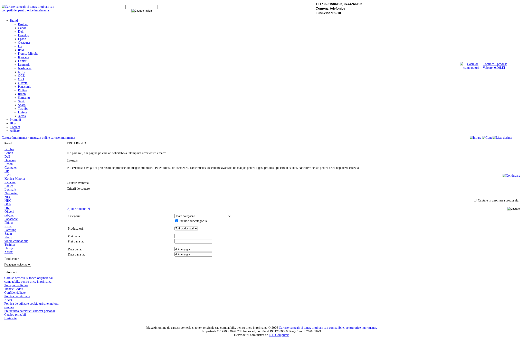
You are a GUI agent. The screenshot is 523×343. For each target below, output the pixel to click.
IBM (21, 50)
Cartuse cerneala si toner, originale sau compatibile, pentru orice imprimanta (29, 279)
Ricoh (22, 94)
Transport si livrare (16, 285)
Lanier (22, 61)
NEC (21, 72)
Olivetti (23, 83)
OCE (21, 75)
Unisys (22, 112)
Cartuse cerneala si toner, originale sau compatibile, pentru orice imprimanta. (328, 327)
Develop (23, 35)
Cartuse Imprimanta (14, 137)
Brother (23, 24)
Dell (20, 31)
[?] (78, 208)
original (9, 215)
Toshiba (23, 108)
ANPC (8, 300)
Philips (22, 90)
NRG (8, 200)
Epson (22, 39)
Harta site (10, 318)
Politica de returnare (17, 296)
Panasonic (24, 86)
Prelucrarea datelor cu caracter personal (29, 311)
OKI (21, 79)
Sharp (22, 105)
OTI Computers (279, 335)
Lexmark (24, 64)
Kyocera (23, 57)
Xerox (22, 116)
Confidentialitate (15, 292)
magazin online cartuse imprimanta (52, 137)
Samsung (24, 97)
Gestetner (24, 42)
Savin (21, 101)
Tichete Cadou (13, 289)
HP (20, 46)
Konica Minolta (28, 53)
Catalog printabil (15, 314)
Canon (22, 28)
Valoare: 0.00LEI (494, 67)
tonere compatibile (16, 241)
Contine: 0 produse (495, 64)
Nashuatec (24, 68)
